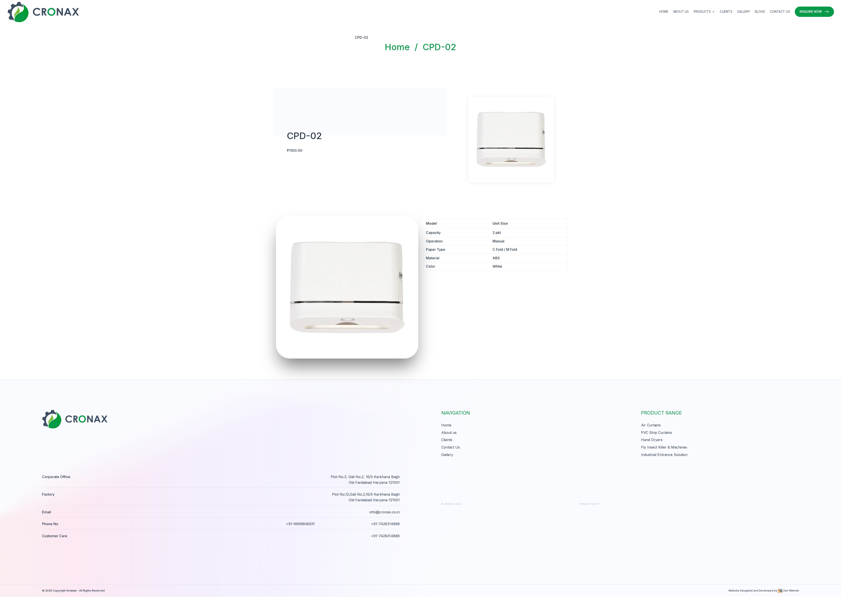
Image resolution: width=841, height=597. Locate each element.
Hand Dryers (652, 440)
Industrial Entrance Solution (664, 454)
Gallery (743, 11)
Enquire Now (811, 11)
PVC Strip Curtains (656, 432)
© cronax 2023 (451, 503)
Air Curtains (651, 425)
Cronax (71, 590)
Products (702, 11)
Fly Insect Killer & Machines (664, 447)
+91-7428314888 (385, 524)
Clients (726, 11)
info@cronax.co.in (384, 512)
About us (681, 11)
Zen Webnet (791, 590)
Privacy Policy (589, 503)
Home (663, 11)
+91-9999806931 (300, 524)
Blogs (760, 11)
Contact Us (780, 11)
